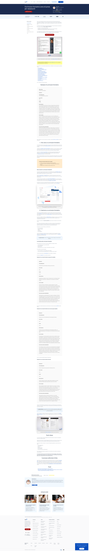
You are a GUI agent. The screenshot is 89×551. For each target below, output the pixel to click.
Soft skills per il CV (51, 533)
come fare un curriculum (56, 139)
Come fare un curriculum (35, 528)
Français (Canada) (55, 543)
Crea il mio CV (27, 529)
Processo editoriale (59, 533)
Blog (25, 4)
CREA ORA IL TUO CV (28, 11)
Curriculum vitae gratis (35, 526)
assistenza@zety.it (28, 535)
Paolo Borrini (57, 6)
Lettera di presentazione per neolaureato (44, 537)
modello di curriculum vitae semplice (45, 148)
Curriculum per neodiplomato (41, 74)
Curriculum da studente (35, 530)
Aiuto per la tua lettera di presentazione (43, 540)
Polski (31, 545)
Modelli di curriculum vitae (35, 523)
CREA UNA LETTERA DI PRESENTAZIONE (49, 424)
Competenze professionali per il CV (51, 523)
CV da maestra (40, 70)
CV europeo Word (41, 175)
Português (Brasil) (36, 546)
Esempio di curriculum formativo (29, 24)
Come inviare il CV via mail (52, 521)
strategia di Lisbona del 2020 (52, 180)
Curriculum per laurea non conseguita (42, 77)
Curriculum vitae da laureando (41, 71)
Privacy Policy (83, 546)
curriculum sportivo (49, 214)
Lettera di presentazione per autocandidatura (44, 529)
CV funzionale (39, 79)
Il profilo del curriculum (51, 525)
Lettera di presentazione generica (43, 534)
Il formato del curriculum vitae (51, 528)
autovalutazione (46, 253)
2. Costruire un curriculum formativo (30, 29)
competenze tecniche (43, 234)
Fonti (27, 33)
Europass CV (40, 213)
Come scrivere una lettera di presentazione (43, 527)
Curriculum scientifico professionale (42, 72)
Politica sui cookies (59, 535)
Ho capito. (81, 548)
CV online (57, 183)
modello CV (50, 32)
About (57, 521)
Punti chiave (28, 30)
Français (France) (58, 543)
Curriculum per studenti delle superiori (42, 75)
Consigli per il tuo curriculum (51, 536)
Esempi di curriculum (40, 80)
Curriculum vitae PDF (35, 535)
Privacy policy (58, 528)
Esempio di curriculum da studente (42, 69)
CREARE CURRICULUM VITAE (49, 34)
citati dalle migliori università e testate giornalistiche (54, 463)
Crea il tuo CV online (49, 195)
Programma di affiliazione (59, 537)
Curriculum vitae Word (35, 537)
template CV (42, 255)
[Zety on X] (27, 532)
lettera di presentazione (48, 432)
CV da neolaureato (40, 76)
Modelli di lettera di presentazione (43, 521)
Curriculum (27, 4)
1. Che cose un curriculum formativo (30, 26)
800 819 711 (28, 534)
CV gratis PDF (45, 175)
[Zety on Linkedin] (28, 532)
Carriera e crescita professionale (51, 538)
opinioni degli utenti (52, 62)
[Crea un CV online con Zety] (26, 2)
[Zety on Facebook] (25, 532)
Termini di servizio (59, 526)
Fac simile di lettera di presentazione (43, 532)
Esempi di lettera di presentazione (43, 524)
